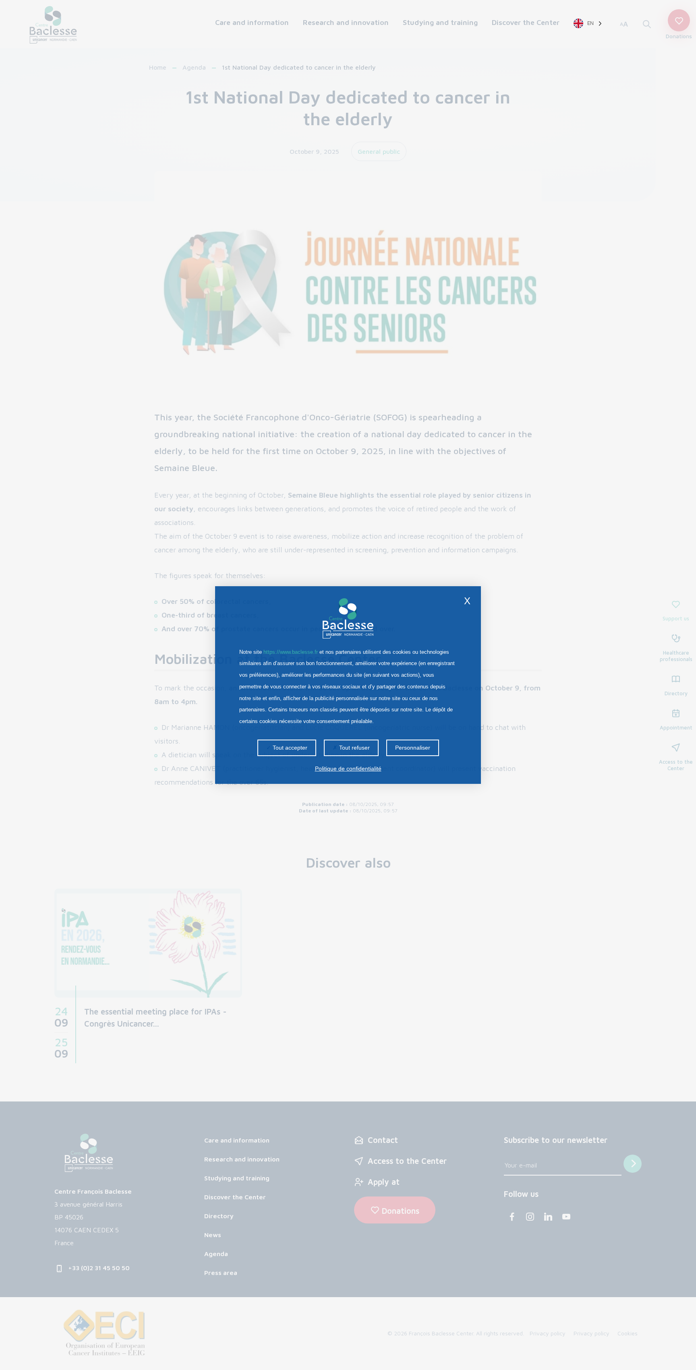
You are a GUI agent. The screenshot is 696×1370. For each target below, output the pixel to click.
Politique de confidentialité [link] (348, 768)
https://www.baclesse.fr (290, 652)
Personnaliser (412, 747)
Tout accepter (289, 747)
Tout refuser (354, 747)
